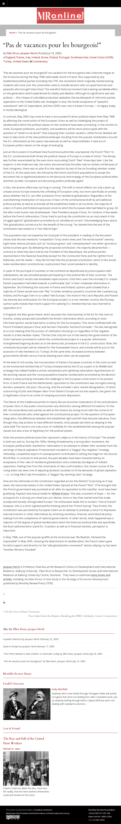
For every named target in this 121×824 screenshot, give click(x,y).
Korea (44, 57)
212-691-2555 (98, 819)
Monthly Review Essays (17, 674)
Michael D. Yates (11, 748)
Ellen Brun (13, 53)
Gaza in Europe (11, 646)
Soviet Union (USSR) (101, 57)
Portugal (64, 57)
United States (21, 61)
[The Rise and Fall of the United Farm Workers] (26, 768)
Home (12, 32)
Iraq (28, 57)
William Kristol (60, 493)
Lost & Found (11, 728)
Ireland (36, 57)
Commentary (40, 61)
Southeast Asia (79, 57)
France (20, 57)
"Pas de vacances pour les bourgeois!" (22, 661)
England (10, 57)
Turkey (7, 61)
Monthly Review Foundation (102, 809)
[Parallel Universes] (26, 704)
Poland (53, 57)
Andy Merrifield (59, 689)
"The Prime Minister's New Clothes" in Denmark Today (31, 653)
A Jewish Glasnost (12, 639)
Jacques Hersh (28, 53)
